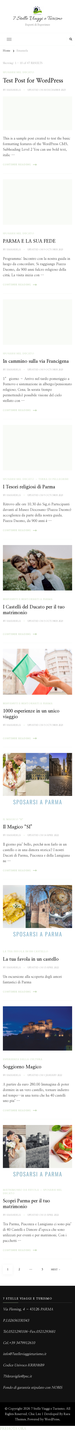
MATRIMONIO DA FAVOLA (21, 1190)
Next (54, 1269)
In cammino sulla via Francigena (36, 361)
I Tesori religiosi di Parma (29, 487)
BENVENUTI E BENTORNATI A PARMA (28, 599)
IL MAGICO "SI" (13, 819)
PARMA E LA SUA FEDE (29, 241)
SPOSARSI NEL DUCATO (18, 72)
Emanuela (14, 90)
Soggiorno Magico (22, 1067)
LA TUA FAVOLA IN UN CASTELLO (25, 951)
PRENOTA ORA (13, 1428)
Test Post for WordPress (33, 81)
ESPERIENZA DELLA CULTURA (22, 1059)
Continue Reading (17, 164)
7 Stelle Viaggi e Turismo (37, 18)
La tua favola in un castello (31, 959)
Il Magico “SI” (17, 827)
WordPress (51, 1419)
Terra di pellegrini (53, 479)
